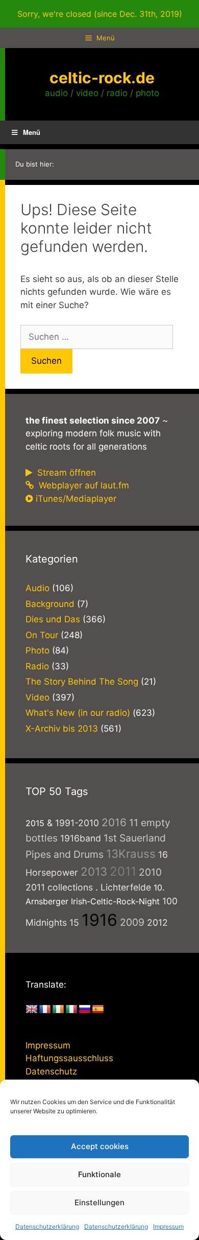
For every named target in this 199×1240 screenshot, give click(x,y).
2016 (114, 822)
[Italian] (71, 1009)
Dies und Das (53, 619)
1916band (80, 838)
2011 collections (59, 887)
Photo (37, 650)
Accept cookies (100, 1146)
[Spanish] (98, 1009)
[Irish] (58, 1009)
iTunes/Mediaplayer (76, 499)
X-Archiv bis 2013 (62, 728)
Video (37, 697)
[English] (32, 1009)
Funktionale (99, 1174)
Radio (37, 666)
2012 (157, 922)
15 (74, 922)
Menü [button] (31, 132)
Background (50, 604)
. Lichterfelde (123, 887)
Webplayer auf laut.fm (82, 485)
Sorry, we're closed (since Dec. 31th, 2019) (99, 14)
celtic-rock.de (102, 77)
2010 (150, 872)
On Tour (42, 635)
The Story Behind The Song (82, 681)
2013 (94, 871)
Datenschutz (51, 1071)
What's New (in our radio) (78, 713)
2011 (123, 871)
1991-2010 (77, 822)
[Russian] (85, 1009)
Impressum (168, 1226)
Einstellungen (99, 1202)
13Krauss (131, 853)
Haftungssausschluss (69, 1058)
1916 (99, 920)
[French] (45, 1009)
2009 (132, 922)
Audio (37, 588)
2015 (35, 823)
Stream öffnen (65, 472)
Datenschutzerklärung (47, 1226)
